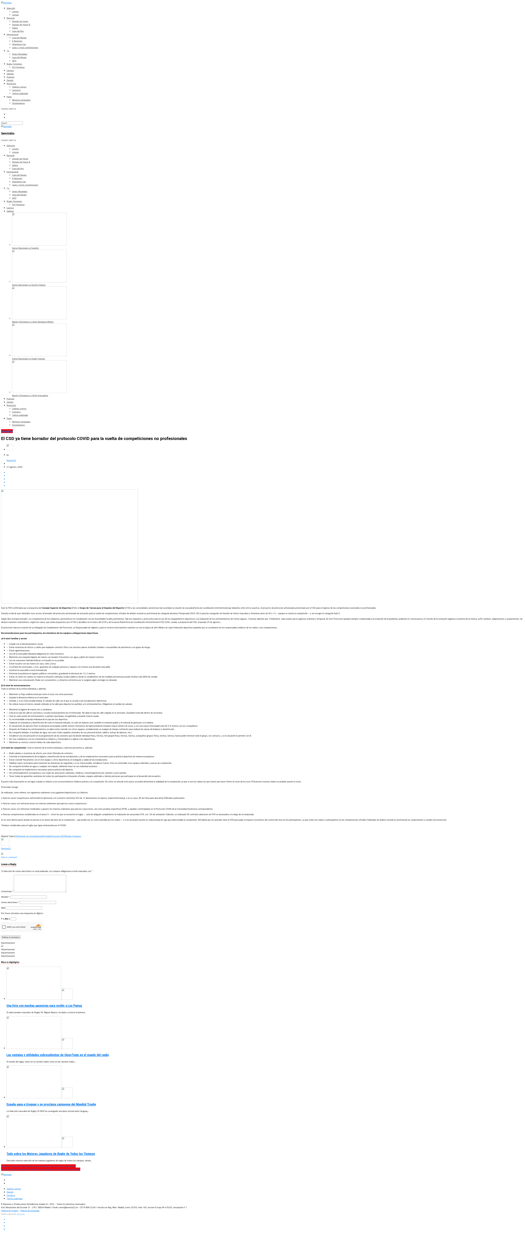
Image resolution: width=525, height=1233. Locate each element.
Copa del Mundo (19, 37)
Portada (46, 836)
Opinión (10, 80)
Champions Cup (19, 44)
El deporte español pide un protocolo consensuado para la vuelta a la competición (38, 1166)
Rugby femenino (73, 836)
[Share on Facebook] (265, 472)
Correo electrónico (10, 902)
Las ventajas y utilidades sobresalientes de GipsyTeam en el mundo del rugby (58, 1055)
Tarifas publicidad (20, 93)
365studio (21, 1214)
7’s (8, 50)
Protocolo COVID (58, 836)
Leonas (15, 14)
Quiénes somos (19, 86)
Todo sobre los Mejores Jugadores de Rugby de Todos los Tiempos (51, 1154)
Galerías (10, 73)
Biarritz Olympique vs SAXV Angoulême (30, 395)
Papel (9, 96)
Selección (11, 8)
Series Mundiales (19, 54)
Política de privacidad (29, 1210)
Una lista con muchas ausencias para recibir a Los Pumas (44, 1006)
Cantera (10, 70)
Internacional (12, 34)
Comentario (7, 891)
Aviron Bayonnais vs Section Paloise (29, 285)
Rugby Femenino (14, 64)
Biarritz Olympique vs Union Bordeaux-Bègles (33, 321)
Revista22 (11, 83)
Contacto (16, 90)
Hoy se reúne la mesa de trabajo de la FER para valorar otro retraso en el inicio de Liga (40, 1169)
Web (3, 907)
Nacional (10, 18)
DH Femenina (18, 67)
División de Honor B (21, 24)
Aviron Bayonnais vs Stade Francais (28, 358)
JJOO (14, 60)
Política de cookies (9, 1210)
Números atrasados (21, 100)
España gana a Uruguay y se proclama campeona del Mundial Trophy (51, 1104)
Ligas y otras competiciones (25, 47)
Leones (15, 11)
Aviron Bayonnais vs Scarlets (25, 248)
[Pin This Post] (265, 479)
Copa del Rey (18, 31)
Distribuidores (18, 103)
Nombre (5, 896)
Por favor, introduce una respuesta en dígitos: (22, 913)
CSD (17, 836)
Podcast (10, 77)
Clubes (15, 27)
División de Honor (20, 21)
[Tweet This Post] (265, 475)
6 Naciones (17, 41)
